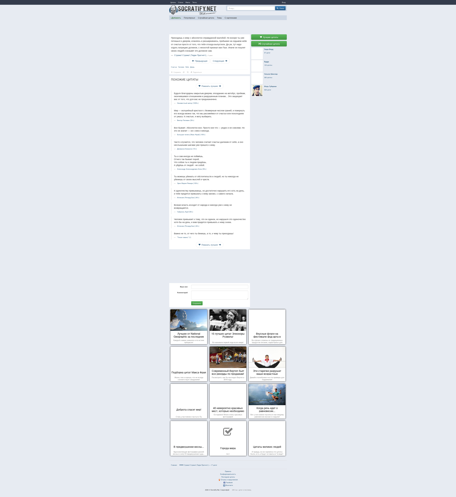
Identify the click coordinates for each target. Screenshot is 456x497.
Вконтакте (229, 485)
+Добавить (176, 17)
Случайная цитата (206, 17)
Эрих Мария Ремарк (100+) (187, 183)
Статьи (180, 2)
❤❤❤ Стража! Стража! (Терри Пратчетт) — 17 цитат (198, 465)
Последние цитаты (228, 477)
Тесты (194, 2)
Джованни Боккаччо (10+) (187, 149)
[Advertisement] (228, 27)
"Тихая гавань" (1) (184, 237)
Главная (174, 465)
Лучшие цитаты (270, 37)
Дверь (192, 67)
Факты (187, 2)
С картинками (231, 17)
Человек (181, 67)
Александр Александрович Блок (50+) (191, 169)
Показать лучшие (209, 86)
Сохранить (197, 303)
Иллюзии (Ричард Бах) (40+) (188, 197)
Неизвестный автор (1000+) (188, 103)
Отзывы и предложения (229, 479)
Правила (228, 471)
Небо (187, 67)
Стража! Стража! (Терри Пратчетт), (193, 55)
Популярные (189, 17)
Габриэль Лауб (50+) (185, 211)
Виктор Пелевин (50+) (185, 120)
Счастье (174, 67)
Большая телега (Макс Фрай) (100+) (191, 134)
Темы (219, 17)
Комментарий (182, 292)
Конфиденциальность (228, 474)
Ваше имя (184, 287)
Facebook (229, 482)
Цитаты (173, 2)
